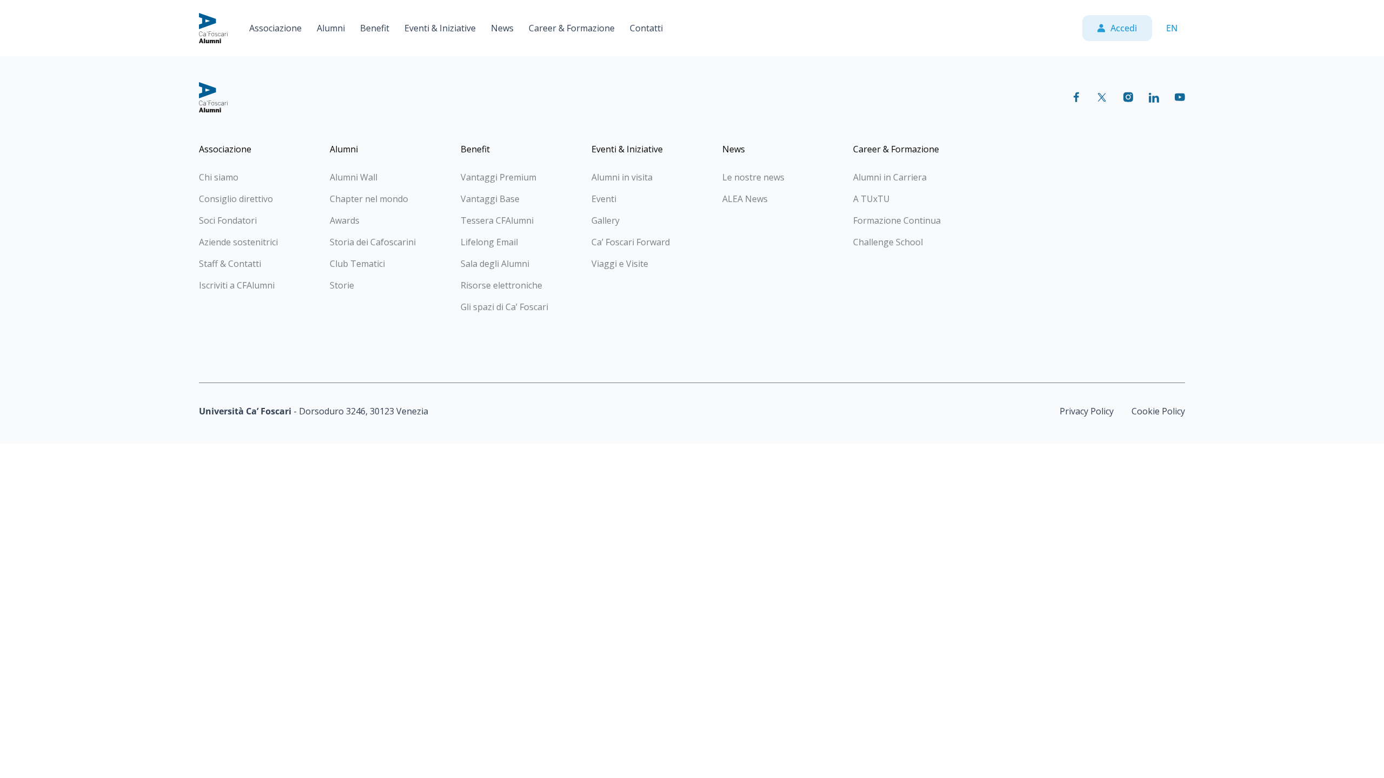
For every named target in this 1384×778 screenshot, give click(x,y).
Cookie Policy (1158, 411)
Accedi (1123, 28)
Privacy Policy (1087, 411)
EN (1171, 28)
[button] (275, 28)
